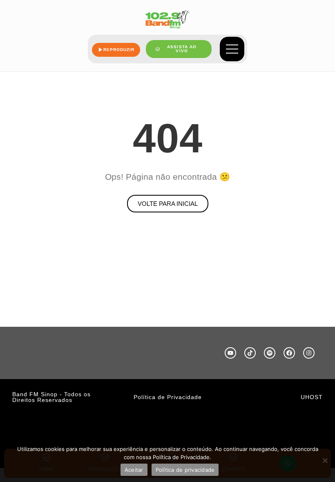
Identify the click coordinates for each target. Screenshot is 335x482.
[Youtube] (230, 353)
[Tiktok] (250, 353)
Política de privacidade (185, 469)
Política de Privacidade (168, 397)
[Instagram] (309, 353)
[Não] (325, 460)
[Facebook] (289, 353)
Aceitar (134, 469)
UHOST (312, 397)
